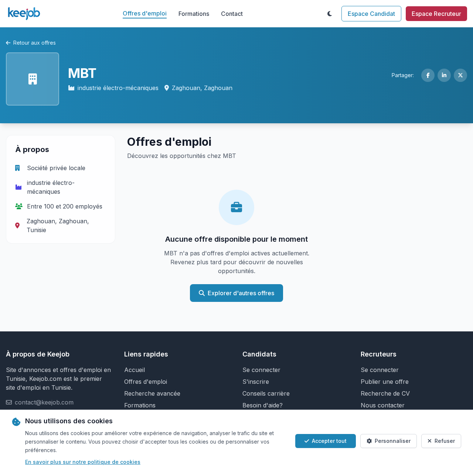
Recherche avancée (152, 393)
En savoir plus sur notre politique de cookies (82, 462)
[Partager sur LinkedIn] (444, 75)
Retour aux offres (34, 42)
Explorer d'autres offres (241, 293)
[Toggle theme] (330, 14)
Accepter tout (329, 441)
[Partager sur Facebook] (428, 75)
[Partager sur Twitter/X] (460, 75)
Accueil (134, 369)
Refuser (445, 441)
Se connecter (261, 369)
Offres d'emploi (145, 13)
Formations (193, 13)
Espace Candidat (371, 13)
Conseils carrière (266, 393)
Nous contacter (383, 405)
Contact (232, 13)
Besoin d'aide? (262, 405)
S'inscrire (255, 381)
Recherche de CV (385, 393)
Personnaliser (393, 441)
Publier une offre (385, 381)
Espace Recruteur (436, 13)
